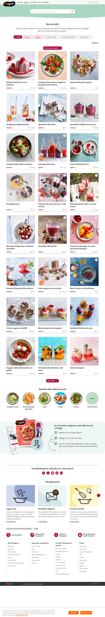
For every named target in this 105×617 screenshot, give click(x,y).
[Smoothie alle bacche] (52, 235)
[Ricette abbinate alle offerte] (28, 401)
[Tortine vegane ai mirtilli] (20, 315)
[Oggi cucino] (20, 503)
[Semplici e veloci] (12, 401)
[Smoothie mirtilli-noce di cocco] (84, 112)
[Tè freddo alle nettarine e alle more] (52, 356)
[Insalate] (76, 401)
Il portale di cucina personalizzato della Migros (19, 528)
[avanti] (98, 495)
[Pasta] (44, 401)
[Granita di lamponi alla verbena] (20, 275)
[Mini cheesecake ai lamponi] (52, 315)
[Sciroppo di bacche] (52, 151)
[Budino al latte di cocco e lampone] (20, 71)
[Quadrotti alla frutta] (52, 112)
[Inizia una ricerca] (89, 2)
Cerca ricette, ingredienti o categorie (52, 11)
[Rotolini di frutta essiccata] (84, 315)
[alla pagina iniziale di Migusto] (9, 2)
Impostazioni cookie (61, 568)
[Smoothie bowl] (20, 192)
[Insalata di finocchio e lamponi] (20, 151)
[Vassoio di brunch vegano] (84, 71)
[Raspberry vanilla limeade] (20, 112)
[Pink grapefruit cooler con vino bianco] (84, 192)
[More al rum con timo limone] (84, 275)
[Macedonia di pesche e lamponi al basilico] (20, 235)
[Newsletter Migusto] (52, 503)
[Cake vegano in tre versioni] (52, 275)
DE (91, 584)
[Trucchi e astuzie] (84, 503)
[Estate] (60, 401)
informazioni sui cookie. (21, 615)
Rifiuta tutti (73, 612)
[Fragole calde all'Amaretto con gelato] (20, 356)
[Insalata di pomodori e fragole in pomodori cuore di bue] (52, 71)
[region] (52, 612)
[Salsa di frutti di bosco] (84, 151)
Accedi (96, 2)
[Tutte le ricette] (92, 401)
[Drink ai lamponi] (84, 356)
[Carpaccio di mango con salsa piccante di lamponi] (84, 235)
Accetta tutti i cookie (86, 612)
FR (95, 584)
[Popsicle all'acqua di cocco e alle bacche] (52, 192)
